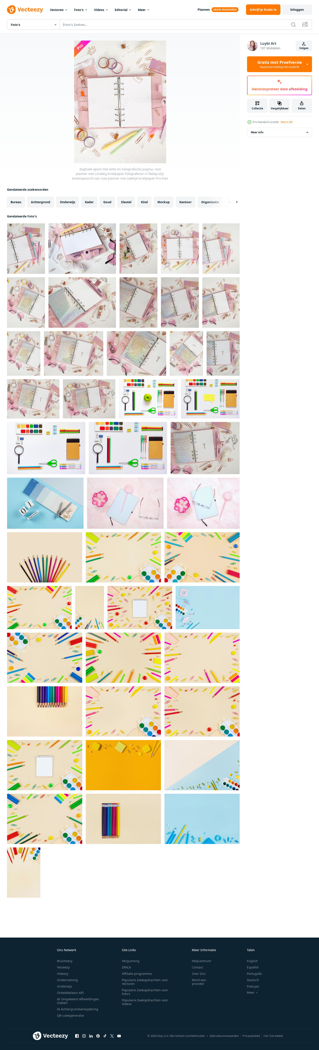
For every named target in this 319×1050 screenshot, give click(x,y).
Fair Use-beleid (273, 1036)
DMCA (126, 967)
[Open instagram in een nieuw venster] (84, 1036)
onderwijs (67, 202)
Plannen (204, 9)
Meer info (257, 132)
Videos (99, 10)
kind (144, 202)
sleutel (126, 202)
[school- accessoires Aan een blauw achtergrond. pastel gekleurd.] (208, 607)
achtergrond (40, 202)
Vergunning (130, 961)
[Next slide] (233, 202)
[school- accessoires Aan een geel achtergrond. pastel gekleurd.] (123, 557)
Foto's (79, 10)
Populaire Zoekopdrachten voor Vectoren (145, 982)
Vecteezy (63, 967)
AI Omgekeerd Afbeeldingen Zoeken (78, 1001)
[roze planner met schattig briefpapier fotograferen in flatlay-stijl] (23, 353)
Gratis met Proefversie (279, 64)
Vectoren (57, 10)
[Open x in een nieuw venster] (112, 1036)
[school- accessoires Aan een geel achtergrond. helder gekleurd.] (123, 658)
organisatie (210, 202)
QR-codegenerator (70, 1015)
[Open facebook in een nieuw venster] (77, 1036)
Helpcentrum (201, 961)
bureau (16, 202)
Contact (197, 967)
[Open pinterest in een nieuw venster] (98, 1036)
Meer (142, 10)
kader (89, 202)
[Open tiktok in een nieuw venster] (105, 1036)
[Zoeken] (293, 24)
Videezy (62, 974)
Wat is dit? (287, 122)
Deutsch (253, 980)
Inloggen (297, 9)
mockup (163, 202)
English (252, 961)
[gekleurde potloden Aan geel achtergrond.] (44, 557)
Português (254, 974)
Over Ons (199, 974)
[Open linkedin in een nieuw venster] (91, 1036)
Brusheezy (64, 961)
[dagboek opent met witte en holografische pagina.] (89, 398)
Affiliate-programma (137, 974)
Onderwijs (64, 986)
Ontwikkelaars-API (70, 993)
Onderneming (67, 980)
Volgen (303, 48)
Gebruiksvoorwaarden (224, 1036)
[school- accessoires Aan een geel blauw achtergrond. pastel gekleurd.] (202, 765)
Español (252, 967)
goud (107, 202)
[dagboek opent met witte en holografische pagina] (180, 302)
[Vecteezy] (25, 9)
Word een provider (199, 982)
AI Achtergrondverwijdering (77, 1009)
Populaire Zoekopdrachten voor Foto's (145, 992)
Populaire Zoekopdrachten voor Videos (145, 1002)
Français (253, 986)
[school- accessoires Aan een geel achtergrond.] (202, 658)
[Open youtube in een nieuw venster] (119, 1036)
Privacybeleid (251, 1036)
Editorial (121, 10)
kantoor (185, 202)
